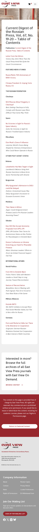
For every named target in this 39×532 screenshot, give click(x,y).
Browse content (13, 385)
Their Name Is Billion (14, 207)
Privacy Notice (25, 486)
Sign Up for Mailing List (15, 514)
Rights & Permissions (10, 493)
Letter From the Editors (14, 56)
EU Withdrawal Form (27, 493)
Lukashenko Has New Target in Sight (19, 167)
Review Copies (25, 482)
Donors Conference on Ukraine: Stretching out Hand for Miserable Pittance (18, 245)
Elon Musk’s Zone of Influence (17, 142)
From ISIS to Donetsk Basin (16, 272)
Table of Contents (23, 51)
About (5, 482)
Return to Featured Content (19, 426)
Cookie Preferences (27, 489)
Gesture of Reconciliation (15, 285)
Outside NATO (11, 304)
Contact (5, 486)
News (5, 489)
